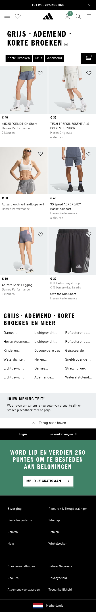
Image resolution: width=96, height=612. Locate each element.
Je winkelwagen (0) (63, 434)
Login (23, 434)
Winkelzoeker (57, 543)
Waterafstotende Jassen (78, 378)
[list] (40, 58)
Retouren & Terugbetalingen (68, 508)
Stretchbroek (75, 368)
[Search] (78, 16)
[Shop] (48, 18)
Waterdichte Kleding (13, 360)
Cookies (13, 578)
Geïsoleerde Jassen (74, 351)
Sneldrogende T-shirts (78, 360)
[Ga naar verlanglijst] (18, 16)
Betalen (53, 532)
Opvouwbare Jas (47, 351)
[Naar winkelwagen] (88, 16)
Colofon (13, 532)
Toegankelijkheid (60, 589)
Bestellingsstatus (20, 520)
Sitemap (54, 520)
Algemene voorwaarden (24, 589)
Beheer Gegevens (60, 566)
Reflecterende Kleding (76, 342)
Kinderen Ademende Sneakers (12, 351)
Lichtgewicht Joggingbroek (45, 333)
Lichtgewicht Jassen (44, 342)
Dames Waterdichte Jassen (43, 369)
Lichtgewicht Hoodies (14, 378)
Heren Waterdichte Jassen (43, 360)
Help (11, 543)
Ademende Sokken (42, 378)
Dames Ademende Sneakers (12, 333)
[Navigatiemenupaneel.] (7, 16)
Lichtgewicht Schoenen (14, 369)
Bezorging (15, 508)
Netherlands (54, 605)
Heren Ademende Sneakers (17, 342)
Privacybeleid (57, 578)
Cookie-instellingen (21, 566)
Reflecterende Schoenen (76, 333)
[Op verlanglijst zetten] (40, 74)
